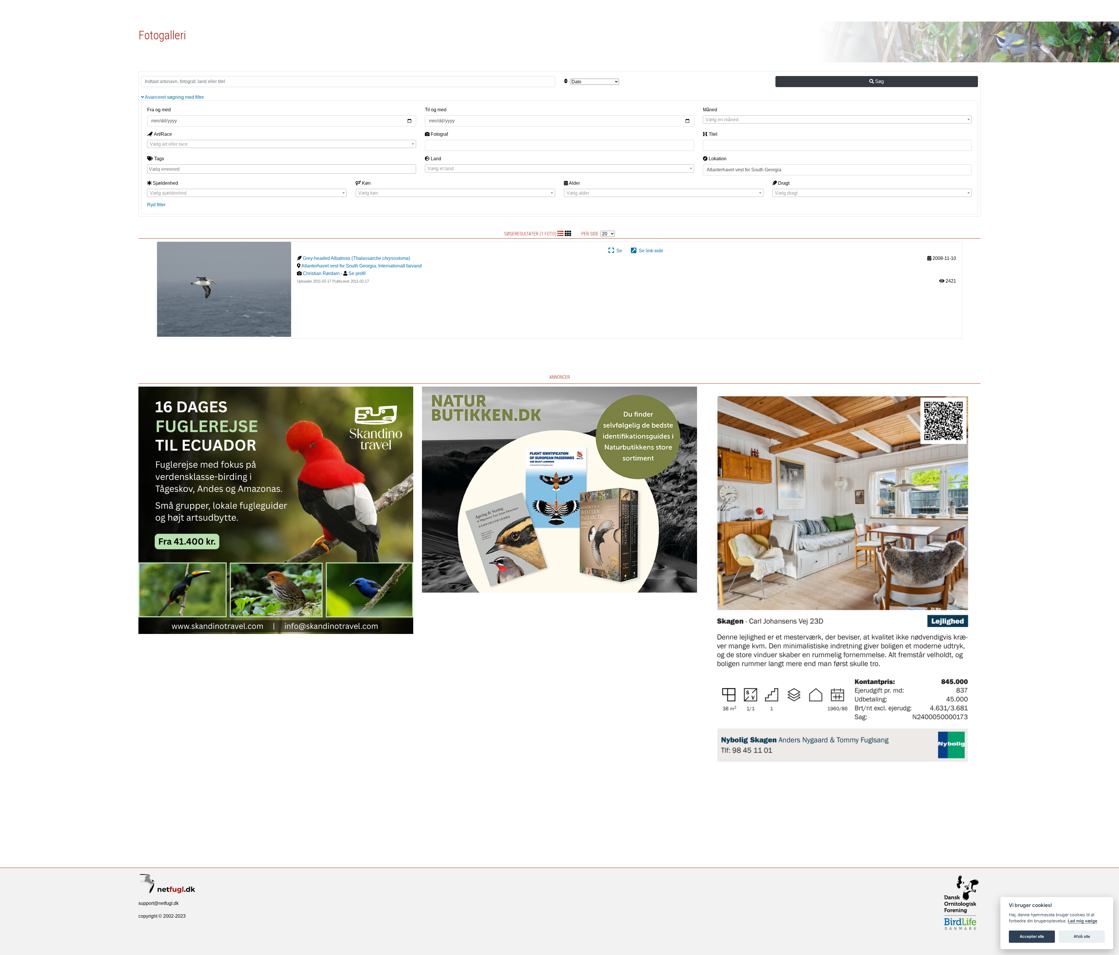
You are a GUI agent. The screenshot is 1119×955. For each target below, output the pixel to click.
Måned (710, 109)
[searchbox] (282, 168)
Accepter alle (1032, 936)
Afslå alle (1082, 936)
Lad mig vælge (1082, 920)
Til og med (435, 109)
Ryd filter (156, 204)
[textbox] (837, 120)
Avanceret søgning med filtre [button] (174, 97)
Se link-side (649, 250)
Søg (879, 81)
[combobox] (837, 119)
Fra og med (159, 109)
